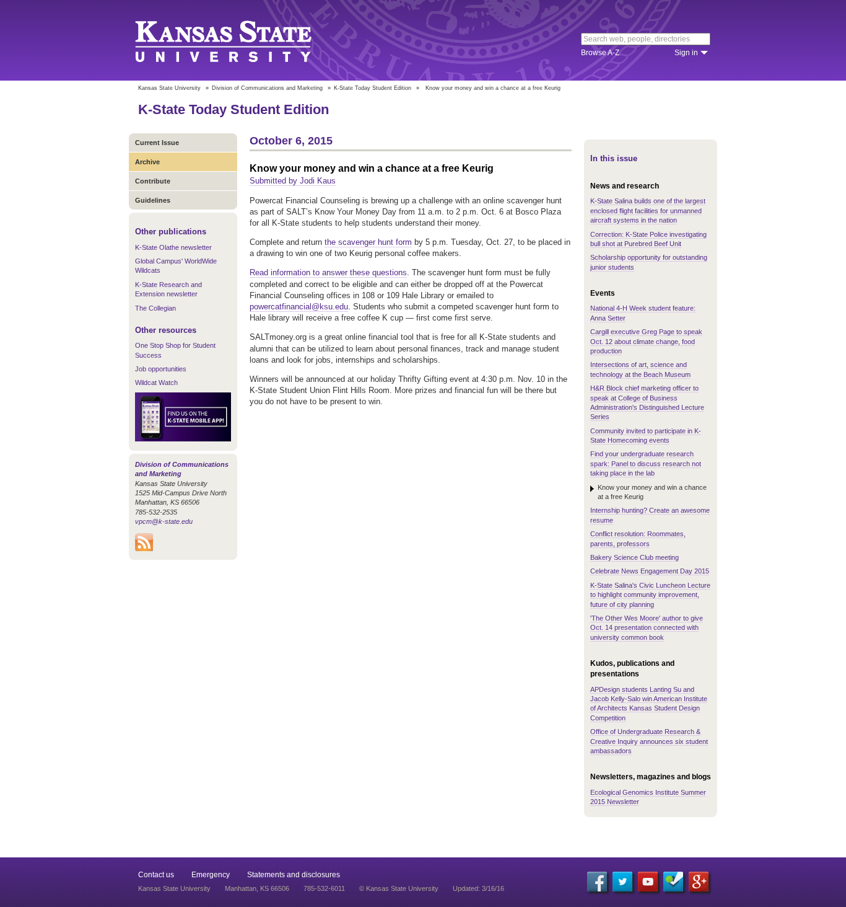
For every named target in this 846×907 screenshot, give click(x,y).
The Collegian (155, 308)
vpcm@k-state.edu (164, 521)
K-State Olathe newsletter (173, 247)
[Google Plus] (699, 882)
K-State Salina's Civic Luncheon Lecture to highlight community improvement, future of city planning (650, 595)
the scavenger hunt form (368, 242)
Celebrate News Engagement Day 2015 (649, 571)
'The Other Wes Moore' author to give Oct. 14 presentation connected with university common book (646, 627)
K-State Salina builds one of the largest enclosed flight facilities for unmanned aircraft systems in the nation (647, 210)
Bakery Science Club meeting (634, 557)
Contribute (152, 181)
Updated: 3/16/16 (478, 888)
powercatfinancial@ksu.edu (299, 306)
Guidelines (152, 200)
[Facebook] (597, 882)
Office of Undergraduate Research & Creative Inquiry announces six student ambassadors (649, 741)
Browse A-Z (600, 52)
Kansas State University (239, 40)
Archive (147, 162)
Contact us (156, 874)
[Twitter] (622, 882)
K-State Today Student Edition (372, 88)
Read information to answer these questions (328, 272)
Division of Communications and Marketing (267, 88)
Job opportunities (160, 369)
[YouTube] (648, 882)
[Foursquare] (673, 882)
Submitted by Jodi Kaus (293, 180)
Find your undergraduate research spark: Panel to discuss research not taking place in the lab (645, 463)
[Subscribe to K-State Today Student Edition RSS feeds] (144, 548)
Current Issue (157, 142)
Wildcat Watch (156, 382)
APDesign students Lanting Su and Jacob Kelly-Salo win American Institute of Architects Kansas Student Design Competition (648, 704)
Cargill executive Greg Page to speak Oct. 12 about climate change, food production (646, 341)
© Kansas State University (398, 888)
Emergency (210, 874)
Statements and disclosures (293, 874)
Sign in (686, 52)
